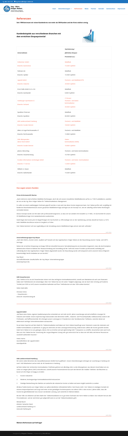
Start (54, 9)
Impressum (121, 9)
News (86, 9)
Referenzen (78, 9)
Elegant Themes (27, 433)
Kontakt (101, 9)
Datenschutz (110, 9)
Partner (93, 9)
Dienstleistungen (64, 9)
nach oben (108, 232)
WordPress (46, 433)
